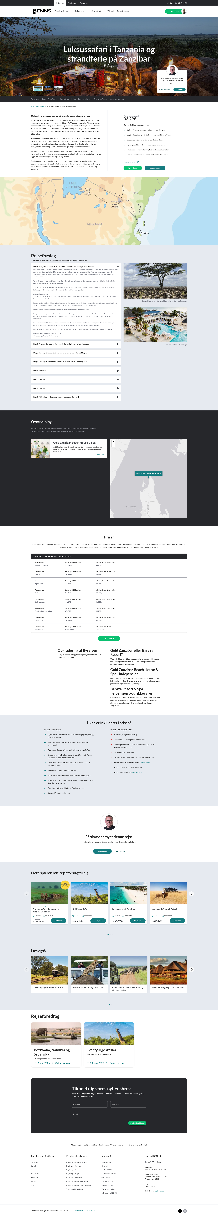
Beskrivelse (35, 99)
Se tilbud (58, 921)
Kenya (33, 1170)
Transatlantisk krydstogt (74, 1189)
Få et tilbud (174, 11)
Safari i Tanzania (41, 106)
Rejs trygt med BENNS (109, 1193)
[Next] (191, 893)
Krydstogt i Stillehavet (74, 1177)
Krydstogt (96, 11)
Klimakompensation (109, 1174)
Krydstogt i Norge (72, 1174)
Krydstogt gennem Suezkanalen (77, 1181)
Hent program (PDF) (132, 162)
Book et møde (155, 168)
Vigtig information (108, 1189)
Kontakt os (91, 1210)
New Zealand (35, 1174)
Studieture (72, 3)
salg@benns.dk (160, 1191)
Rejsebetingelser (107, 1185)
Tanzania (34, 1181)
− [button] (113, 445)
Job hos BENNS (107, 1170)
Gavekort (105, 1166)
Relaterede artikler (117, 99)
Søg (171, 3)
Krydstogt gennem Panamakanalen (78, 1185)
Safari (33, 106)
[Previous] (26, 893)
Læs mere (100, 454)
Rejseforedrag (124, 11)
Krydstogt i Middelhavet (74, 1170)
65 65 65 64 (182, 3)
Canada (33, 1166)
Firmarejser (84, 3)
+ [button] (113, 441)
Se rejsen (98, 921)
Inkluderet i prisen (85, 99)
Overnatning (64, 99)
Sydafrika (34, 1177)
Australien (34, 1162)
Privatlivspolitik (107, 1181)
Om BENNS (106, 1177)
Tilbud (111, 11)
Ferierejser (60, 3)
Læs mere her (145, 762)
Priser (73, 99)
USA (32, 1185)
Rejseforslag (52, 99)
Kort (44, 99)
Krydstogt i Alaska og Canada (76, 1162)
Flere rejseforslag (100, 99)
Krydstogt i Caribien (73, 1166)
